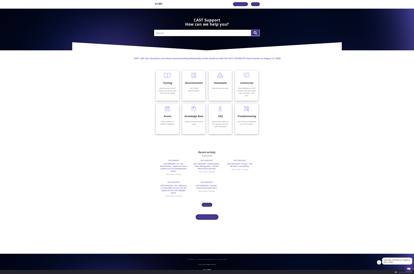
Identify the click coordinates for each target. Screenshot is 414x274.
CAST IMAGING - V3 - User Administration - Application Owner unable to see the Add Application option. (173, 167)
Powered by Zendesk (404, 272)
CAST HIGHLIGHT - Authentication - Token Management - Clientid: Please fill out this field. (206, 166)
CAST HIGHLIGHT (206, 160)
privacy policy (222, 259)
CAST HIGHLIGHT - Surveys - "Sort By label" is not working (239, 165)
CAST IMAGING (173, 160)
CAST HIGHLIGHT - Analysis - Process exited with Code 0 (206, 186)
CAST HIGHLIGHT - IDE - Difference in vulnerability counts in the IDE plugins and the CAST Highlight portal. (173, 189)
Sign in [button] (255, 4)
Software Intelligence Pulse (206, 259)
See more (208, 205)
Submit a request (240, 4)
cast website (191, 259)
